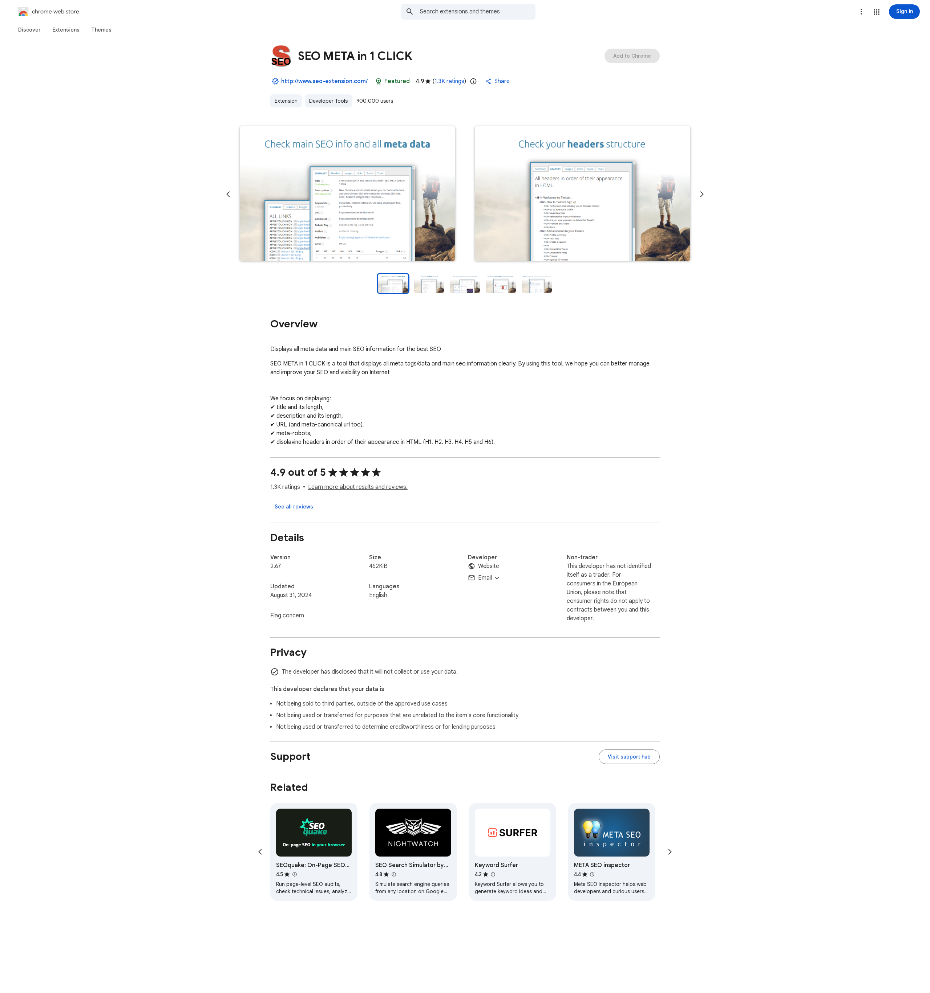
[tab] (29, 29)
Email (485, 577)
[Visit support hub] (629, 756)
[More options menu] (861, 11)
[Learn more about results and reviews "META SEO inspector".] (592, 874)
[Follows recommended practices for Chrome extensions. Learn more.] (378, 81)
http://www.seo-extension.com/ (324, 81)
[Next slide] (702, 194)
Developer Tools (328, 101)
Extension (286, 101)
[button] (876, 12)
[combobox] (477, 11)
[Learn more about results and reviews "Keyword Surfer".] (493, 874)
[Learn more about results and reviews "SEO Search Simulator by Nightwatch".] (393, 874)
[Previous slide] (228, 194)
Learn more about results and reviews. (358, 487)
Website (488, 566)
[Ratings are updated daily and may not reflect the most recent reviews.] (473, 81)
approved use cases (421, 703)
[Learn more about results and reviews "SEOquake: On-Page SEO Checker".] (294, 874)
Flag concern (287, 615)
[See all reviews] (294, 506)
